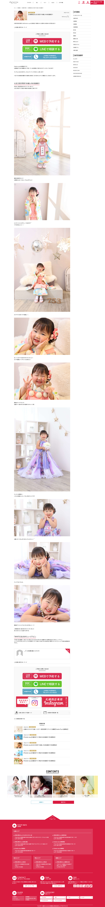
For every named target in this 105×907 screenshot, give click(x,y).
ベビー (45, 2)
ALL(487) (75, 58)
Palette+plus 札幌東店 (59, 848)
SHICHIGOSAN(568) (77, 73)
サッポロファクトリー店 (77, 15)
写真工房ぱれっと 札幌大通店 (21, 841)
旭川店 (74, 29)
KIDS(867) (75, 67)
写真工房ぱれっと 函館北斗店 (63, 861)
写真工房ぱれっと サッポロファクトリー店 (23, 835)
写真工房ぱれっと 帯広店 (41, 861)
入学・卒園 (61, 2)
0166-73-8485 (19, 866)
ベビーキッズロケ (58, 900)
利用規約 (27, 899)
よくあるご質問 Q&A (58, 885)
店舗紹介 (83, 3)
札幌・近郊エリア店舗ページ (25, 712)
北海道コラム (75, 47)
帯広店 (74, 32)
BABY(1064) (76, 61)
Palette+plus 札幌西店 (20, 848)
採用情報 (88, 3)
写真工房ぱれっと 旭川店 (20, 861)
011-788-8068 (58, 852)
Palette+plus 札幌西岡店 (59, 841)
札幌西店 (75, 21)
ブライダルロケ (45, 900)
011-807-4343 (58, 845)
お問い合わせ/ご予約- (30, 885)
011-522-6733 (19, 845)
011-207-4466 (19, 838)
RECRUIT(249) (76, 70)
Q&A (79, 3)
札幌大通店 (75, 50)
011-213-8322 (19, 852)
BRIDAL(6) (75, 64)
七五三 (53, 2)
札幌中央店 (75, 18)
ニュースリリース (16, 899)
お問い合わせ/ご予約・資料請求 (97, 2)
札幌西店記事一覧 (20, 718)
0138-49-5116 (61, 866)
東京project (75, 41)
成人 (37, 2)
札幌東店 (75, 24)
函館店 (74, 35)
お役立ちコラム (76, 44)
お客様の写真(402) (77, 76)
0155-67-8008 (40, 866)
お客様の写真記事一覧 (53, 712)
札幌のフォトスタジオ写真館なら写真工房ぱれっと (51, 905)
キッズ (83, 897)
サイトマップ (15, 898)
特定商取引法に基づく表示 (31, 898)
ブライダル (29, 2)
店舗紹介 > (41, 802)
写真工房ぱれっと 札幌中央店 (60, 835)
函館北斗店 (75, 38)
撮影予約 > (63, 802)
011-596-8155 (58, 838)
